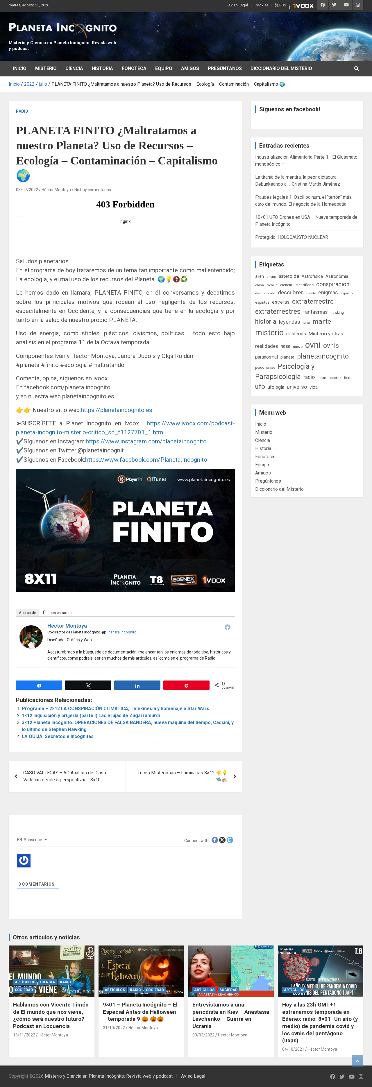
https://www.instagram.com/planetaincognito (146, 441)
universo (297, 387)
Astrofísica (312, 276)
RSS (282, 5)
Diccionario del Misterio (281, 68)
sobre (322, 377)
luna (306, 322)
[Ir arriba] (357, 1061)
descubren (291, 292)
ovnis (331, 345)
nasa (285, 346)
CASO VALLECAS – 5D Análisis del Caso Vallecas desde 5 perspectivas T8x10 (64, 776)
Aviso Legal (238, 5)
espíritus (262, 302)
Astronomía (337, 276)
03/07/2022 (27, 189)
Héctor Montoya (56, 189)
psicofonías (265, 367)
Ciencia (74, 68)
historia (265, 321)
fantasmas (315, 312)
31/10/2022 (114, 1027)
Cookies (262, 5)
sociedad (24, 990)
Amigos (190, 68)
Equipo (163, 68)
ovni (313, 345)
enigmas (328, 292)
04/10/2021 (293, 1049)
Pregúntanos (225, 68)
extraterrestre (313, 301)
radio (309, 377)
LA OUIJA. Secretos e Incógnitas (58, 736)
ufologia (276, 387)
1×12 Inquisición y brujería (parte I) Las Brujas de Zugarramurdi (91, 715)
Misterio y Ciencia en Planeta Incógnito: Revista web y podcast (109, 1076)
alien (259, 276)
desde (311, 293)
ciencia (272, 285)
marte (321, 321)
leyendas (289, 322)
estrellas (280, 302)
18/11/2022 (24, 1035)
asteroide (288, 276)
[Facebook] (227, 627)
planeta (287, 357)
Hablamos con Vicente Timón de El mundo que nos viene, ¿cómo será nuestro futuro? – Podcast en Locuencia (51, 1015)
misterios (296, 333)
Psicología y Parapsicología (284, 371)
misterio (269, 332)
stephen (335, 378)
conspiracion (332, 284)
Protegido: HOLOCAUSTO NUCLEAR (291, 237)
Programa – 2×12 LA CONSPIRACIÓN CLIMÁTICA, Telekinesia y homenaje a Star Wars (115, 708)
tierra (348, 377)
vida (314, 387)
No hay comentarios (92, 189)
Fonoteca (134, 68)
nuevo (298, 347)
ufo (260, 386)
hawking (337, 312)
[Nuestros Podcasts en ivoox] (303, 6)
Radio (22, 111)
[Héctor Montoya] (31, 628)
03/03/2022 (203, 1035)
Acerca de (27, 612)
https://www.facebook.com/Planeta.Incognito (146, 459)
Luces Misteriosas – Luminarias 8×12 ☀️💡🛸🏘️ (182, 776)
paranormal (266, 357)
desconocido (265, 293)
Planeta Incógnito (122, 632)
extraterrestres (278, 312)
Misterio (46, 68)
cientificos (305, 284)
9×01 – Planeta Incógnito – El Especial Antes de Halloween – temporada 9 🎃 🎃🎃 (140, 1011)
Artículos (25, 982)
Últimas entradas (57, 612)
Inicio (19, 68)
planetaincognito (323, 356)
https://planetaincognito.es (116, 409)
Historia (102, 68)
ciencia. (286, 284)
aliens (271, 277)
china (259, 285)
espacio (347, 293)
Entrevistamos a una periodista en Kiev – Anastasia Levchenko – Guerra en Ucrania (230, 1015)
